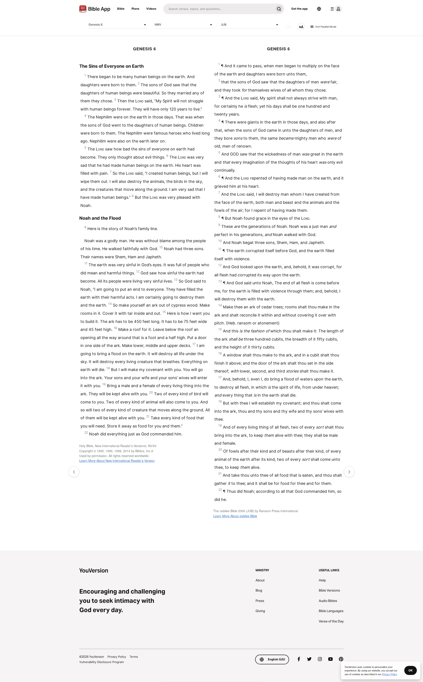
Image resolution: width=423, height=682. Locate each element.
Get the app (299, 8)
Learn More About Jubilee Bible (235, 516)
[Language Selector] (319, 8)
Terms (134, 656)
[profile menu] (335, 8)
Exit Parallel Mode (325, 26)
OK (410, 670)
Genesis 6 (95, 24)
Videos (151, 8)
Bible (120, 8)
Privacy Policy (117, 656)
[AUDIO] (288, 26)
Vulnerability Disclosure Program (101, 662)
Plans (135, 8)
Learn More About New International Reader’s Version (117, 460)
